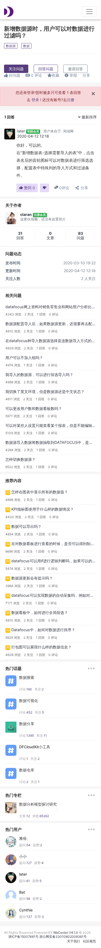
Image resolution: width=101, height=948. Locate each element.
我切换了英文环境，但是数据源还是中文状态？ (45, 391)
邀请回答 (75, 68)
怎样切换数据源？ (20, 459)
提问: (24, 845)
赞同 (29, 187)
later (21, 131)
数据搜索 (26, 677)
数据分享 (26, 724)
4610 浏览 (12, 331)
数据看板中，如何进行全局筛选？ (39, 612)
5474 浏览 (12, 569)
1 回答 (41, 314)
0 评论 (53, 314)
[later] (9, 134)
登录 (35, 99)
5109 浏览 (12, 433)
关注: (39, 689)
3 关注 (29, 517)
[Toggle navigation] (89, 11)
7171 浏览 (12, 603)
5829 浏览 (12, 637)
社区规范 (89, 941)
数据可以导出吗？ (26, 526)
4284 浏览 (13, 450)
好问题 (14, 75)
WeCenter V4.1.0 (65, 933)
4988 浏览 (12, 382)
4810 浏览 (12, 620)
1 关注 (28, 365)
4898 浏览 (12, 500)
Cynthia (26, 910)
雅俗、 (24, 838)
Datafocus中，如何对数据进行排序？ (43, 629)
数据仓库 (26, 770)
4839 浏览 (13, 348)
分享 (86, 75)
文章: (24, 816)
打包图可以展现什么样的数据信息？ (41, 647)
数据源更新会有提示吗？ (32, 578)
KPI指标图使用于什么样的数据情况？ (42, 509)
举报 (72, 75)
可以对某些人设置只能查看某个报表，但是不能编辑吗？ (52, 425)
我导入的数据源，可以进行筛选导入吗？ (39, 374)
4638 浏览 (13, 655)
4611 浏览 (12, 399)
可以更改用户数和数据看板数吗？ (33, 408)
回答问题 (45, 68)
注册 (70, 99)
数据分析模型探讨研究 (38, 804)
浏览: (40, 816)
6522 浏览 (12, 467)
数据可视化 (28, 700)
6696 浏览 (12, 551)
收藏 (55, 75)
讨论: (25, 689)
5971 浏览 (12, 416)
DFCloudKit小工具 (34, 747)
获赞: (37, 845)
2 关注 (29, 314)
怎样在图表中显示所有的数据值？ (39, 492)
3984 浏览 (13, 586)
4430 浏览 (13, 517)
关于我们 (73, 941)
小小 (23, 856)
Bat (22, 892)
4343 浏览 (13, 314)
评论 (36, 75)
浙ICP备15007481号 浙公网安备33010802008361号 (47, 937)
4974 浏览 (12, 365)
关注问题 (16, 68)
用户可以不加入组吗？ (24, 357)
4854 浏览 (13, 534)
